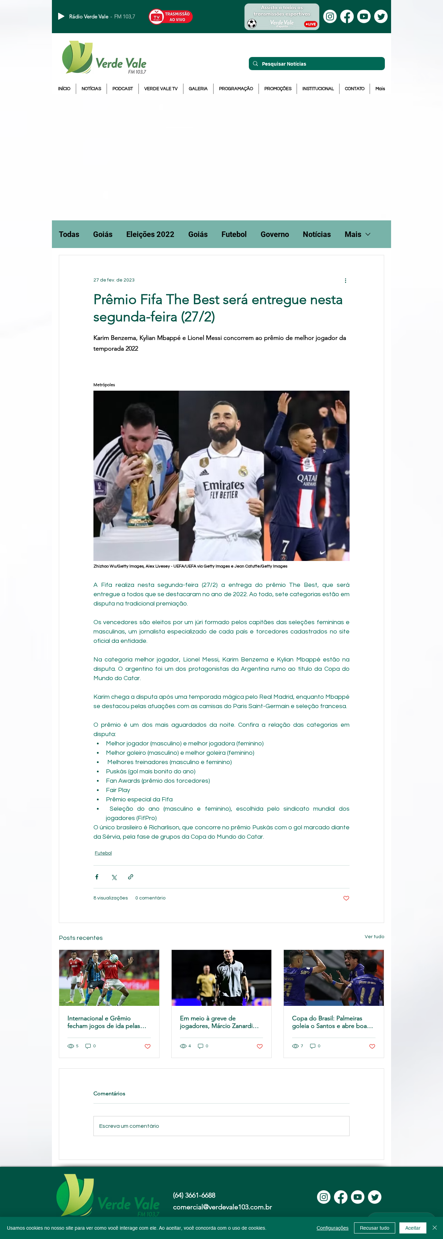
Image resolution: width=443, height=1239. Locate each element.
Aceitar (413, 1228)
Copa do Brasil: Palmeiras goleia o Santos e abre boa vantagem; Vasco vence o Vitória (329, 1022)
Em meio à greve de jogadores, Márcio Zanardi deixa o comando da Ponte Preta (217, 1022)
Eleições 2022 (150, 234)
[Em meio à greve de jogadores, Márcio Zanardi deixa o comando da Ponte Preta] (222, 978)
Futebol (234, 234)
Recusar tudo (374, 1228)
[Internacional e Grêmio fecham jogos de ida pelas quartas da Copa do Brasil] (109, 978)
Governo (275, 234)
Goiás (102, 234)
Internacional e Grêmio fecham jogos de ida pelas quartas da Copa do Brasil (103, 1022)
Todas (69, 234)
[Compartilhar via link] (130, 877)
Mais (353, 234)
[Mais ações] (345, 280)
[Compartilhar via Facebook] (96, 877)
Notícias (317, 234)
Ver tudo (374, 936)
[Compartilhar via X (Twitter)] (113, 877)
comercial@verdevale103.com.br (222, 1207)
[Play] (61, 16)
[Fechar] (435, 1227)
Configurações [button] (333, 1228)
